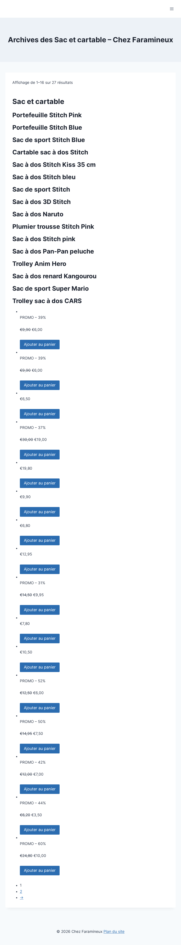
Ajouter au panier (40, 344)
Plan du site (114, 931)
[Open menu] (172, 8)
